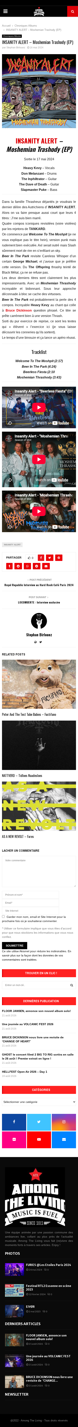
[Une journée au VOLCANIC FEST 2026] (14, 1360)
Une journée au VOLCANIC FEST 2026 (27, 1024)
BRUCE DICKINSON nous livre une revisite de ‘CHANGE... (49, 1378)
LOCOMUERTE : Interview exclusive (39, 602)
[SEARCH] (71, 985)
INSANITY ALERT (36, 140)
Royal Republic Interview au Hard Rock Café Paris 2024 (39, 585)
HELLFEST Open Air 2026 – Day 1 (24, 1071)
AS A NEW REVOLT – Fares (18, 836)
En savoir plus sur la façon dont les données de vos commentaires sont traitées (36, 955)
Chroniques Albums (12, 36)
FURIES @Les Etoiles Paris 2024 (48, 1265)
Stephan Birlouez (15, 47)
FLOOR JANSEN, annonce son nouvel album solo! (36, 1011)
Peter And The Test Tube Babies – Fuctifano (29, 714)
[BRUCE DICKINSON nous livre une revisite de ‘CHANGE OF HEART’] (14, 1381)
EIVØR (30, 1306)
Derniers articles (23, 1323)
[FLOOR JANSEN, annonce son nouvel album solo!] (14, 1340)
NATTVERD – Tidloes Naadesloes (22, 775)
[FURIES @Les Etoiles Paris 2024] (14, 1269)
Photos (12, 1253)
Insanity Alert (12, 545)
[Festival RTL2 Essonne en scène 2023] (14, 1290)
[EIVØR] (14, 1311)
